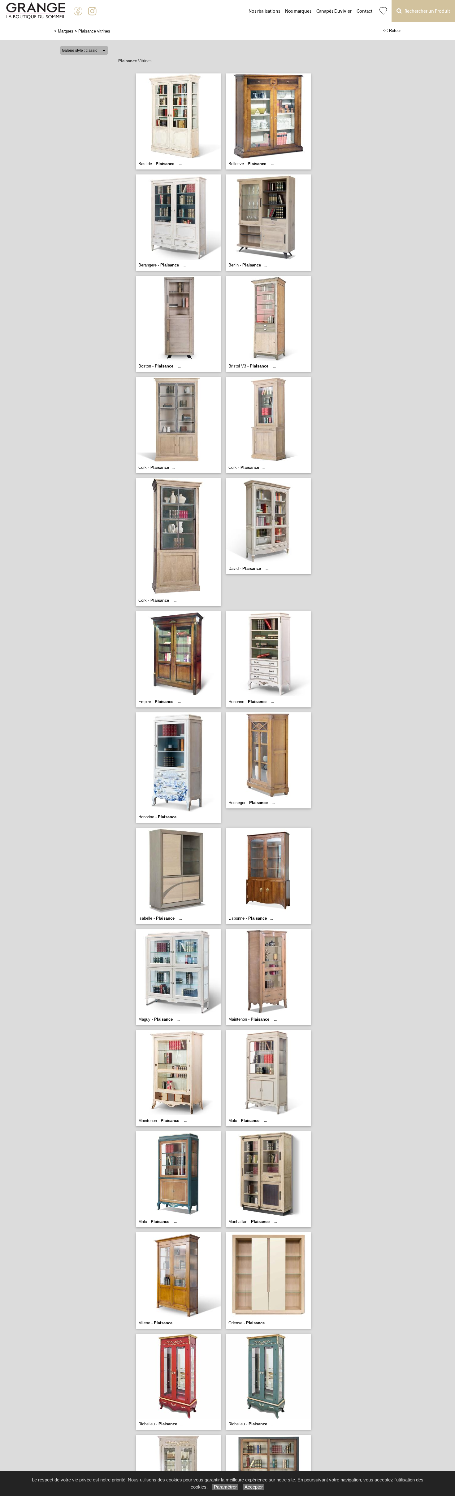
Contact (364, 11)
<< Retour (392, 30)
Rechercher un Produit (426, 11)
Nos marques (298, 11)
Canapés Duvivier (334, 11)
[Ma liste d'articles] (383, 11)
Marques (65, 31)
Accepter (253, 1486)
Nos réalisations (264, 11)
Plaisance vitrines (94, 31)
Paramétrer (225, 1486)
